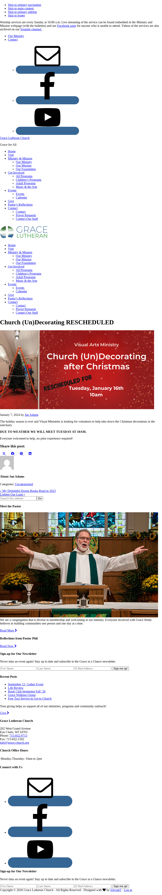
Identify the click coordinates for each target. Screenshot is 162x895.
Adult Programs (26, 277)
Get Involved (16, 266)
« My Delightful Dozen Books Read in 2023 (28, 491)
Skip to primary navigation (24, 5)
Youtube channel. (31, 29)
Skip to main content (21, 8)
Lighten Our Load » (12, 494)
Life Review (16, 688)
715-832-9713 (18, 735)
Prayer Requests (26, 309)
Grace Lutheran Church (15, 138)
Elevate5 (115, 890)
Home (12, 245)
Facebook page (66, 25)
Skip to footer (16, 15)
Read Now (7, 646)
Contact (13, 302)
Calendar (21, 291)
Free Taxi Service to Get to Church (30, 698)
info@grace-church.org (14, 742)
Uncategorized (24, 484)
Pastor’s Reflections (20, 298)
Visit (11, 248)
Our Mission (23, 259)
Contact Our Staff (27, 312)
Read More (7, 630)
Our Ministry (24, 256)
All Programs (24, 270)
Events (12, 284)
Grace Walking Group (22, 695)
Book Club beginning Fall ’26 (26, 691)
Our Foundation (26, 263)
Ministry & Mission (20, 252)
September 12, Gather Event (25, 684)
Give (11, 295)
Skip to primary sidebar (22, 12)
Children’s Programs (28, 273)
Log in (128, 890)
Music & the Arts (26, 280)
